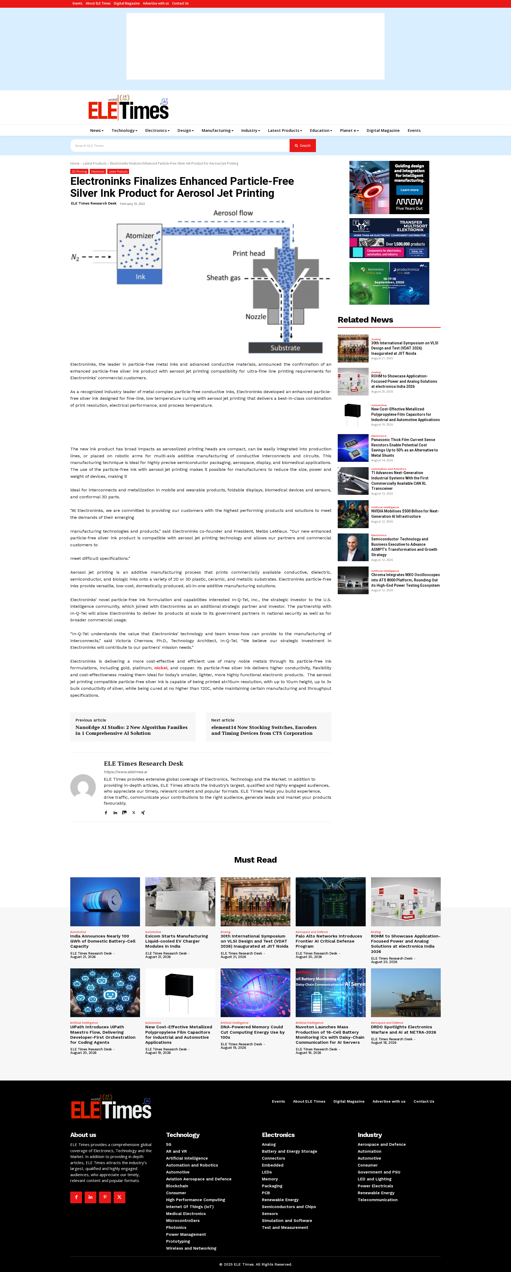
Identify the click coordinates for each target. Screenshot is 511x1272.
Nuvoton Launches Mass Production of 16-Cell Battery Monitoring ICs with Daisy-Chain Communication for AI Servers (330, 1034)
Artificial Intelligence (385, 507)
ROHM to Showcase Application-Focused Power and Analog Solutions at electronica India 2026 (404, 381)
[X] (134, 812)
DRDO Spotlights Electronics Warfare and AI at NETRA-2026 (403, 1029)
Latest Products (94, 163)
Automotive (379, 405)
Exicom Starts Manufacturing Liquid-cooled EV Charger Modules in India (176, 941)
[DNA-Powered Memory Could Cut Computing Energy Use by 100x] (255, 992)
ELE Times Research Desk (94, 203)
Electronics (97, 171)
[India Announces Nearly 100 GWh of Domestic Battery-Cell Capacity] (105, 901)
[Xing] (143, 812)
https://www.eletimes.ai (125, 772)
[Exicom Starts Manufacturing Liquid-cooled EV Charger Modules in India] (180, 901)
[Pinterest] (105, 1197)
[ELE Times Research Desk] (83, 787)
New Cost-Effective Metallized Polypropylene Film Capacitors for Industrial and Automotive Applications (405, 414)
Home (75, 163)
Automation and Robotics (388, 469)
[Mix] (124, 812)
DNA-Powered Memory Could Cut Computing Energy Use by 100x (253, 1031)
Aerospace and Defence (312, 932)
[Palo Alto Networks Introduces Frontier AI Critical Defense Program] (330, 901)
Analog (376, 339)
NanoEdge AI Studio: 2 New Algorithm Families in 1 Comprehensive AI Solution (132, 730)
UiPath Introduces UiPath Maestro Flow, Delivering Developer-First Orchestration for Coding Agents (102, 1034)
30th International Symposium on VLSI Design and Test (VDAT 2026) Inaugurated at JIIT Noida (404, 348)
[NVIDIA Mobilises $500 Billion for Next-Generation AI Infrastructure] (353, 514)
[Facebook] (106, 812)
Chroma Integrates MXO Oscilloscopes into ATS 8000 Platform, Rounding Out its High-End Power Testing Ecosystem (405, 580)
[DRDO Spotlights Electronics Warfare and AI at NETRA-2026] (406, 992)
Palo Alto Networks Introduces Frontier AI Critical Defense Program (329, 941)
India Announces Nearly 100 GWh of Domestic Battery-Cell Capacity (102, 941)
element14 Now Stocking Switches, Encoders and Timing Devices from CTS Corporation (264, 730)
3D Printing (79, 171)
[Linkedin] (115, 812)
